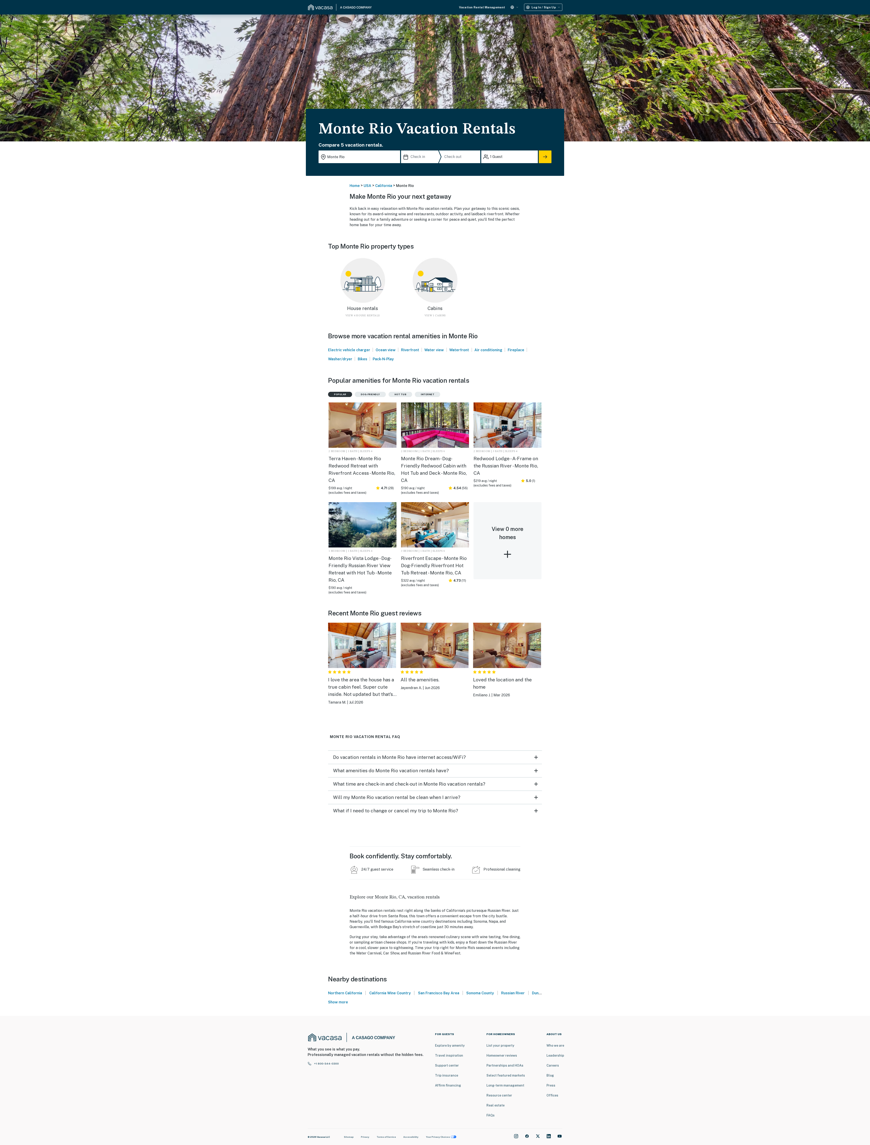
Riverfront (410, 350)
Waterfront (459, 350)
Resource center (499, 1095)
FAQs (490, 1115)
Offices (552, 1095)
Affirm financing (448, 1085)
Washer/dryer (340, 359)
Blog (550, 1075)
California (383, 186)
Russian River (513, 993)
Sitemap (349, 1136)
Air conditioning (488, 350)
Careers (552, 1065)
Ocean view (386, 350)
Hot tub (400, 394)
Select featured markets (505, 1075)
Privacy (365, 1136)
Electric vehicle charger (349, 350)
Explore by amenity (450, 1045)
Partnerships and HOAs (504, 1065)
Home (355, 186)
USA (367, 186)
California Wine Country (390, 993)
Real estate (495, 1105)
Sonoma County (480, 993)
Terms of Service (386, 1136)
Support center (447, 1065)
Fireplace (516, 350)
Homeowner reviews (501, 1055)
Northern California (345, 993)
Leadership (555, 1055)
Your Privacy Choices (438, 1136)
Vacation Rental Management (482, 7)
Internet (427, 394)
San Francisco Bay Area (438, 993)
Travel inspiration (449, 1055)
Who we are (555, 1045)
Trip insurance (446, 1075)
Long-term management (505, 1085)
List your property (500, 1045)
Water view (434, 350)
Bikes (362, 359)
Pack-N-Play (383, 359)
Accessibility (410, 1136)
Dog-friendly (370, 394)
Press (550, 1085)
